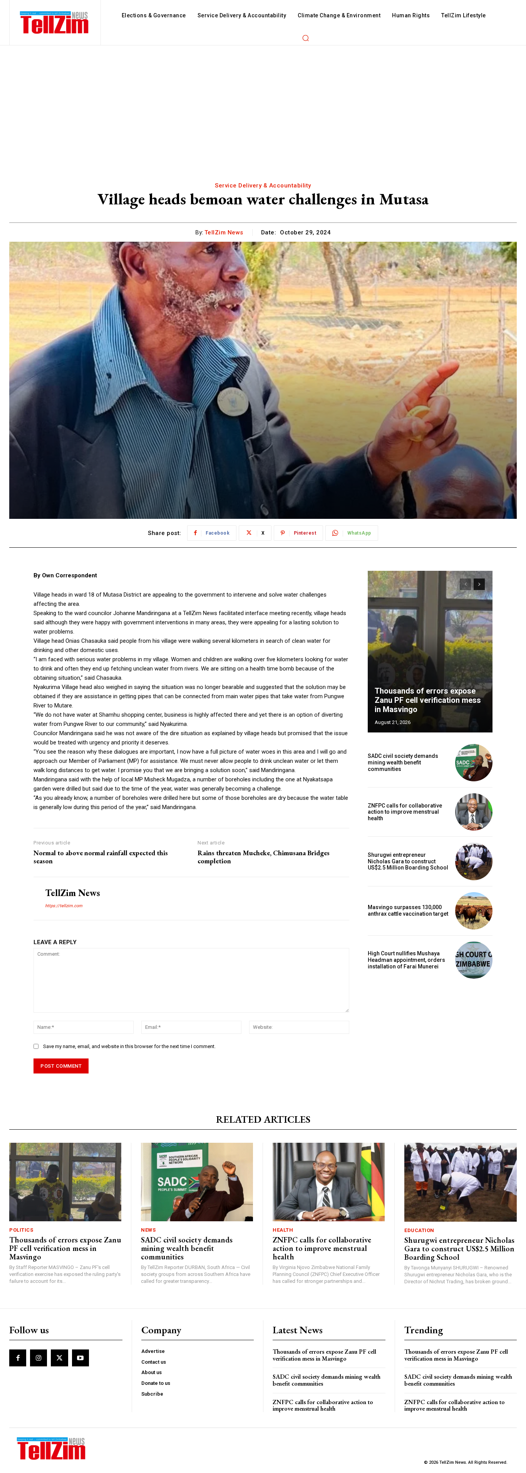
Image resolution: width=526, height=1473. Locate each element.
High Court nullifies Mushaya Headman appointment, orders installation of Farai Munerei (406, 960)
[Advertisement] (263, 103)
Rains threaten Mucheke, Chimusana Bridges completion (264, 857)
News (148, 1229)
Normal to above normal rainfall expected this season (101, 857)
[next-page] (479, 584)
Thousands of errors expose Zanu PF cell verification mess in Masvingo (428, 700)
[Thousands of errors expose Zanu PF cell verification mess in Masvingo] (430, 651)
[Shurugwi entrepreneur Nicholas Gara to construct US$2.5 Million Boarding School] (473, 861)
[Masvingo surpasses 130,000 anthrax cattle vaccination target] (473, 911)
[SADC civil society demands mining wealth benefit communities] (473, 762)
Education (419, 1230)
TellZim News (223, 232)
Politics (21, 1229)
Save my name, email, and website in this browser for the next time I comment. (129, 1046)
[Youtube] (80, 1357)
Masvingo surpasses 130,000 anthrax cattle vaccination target (408, 910)
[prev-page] (465, 584)
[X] (59, 1357)
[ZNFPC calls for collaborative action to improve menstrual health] (473, 812)
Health (283, 1229)
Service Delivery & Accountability (263, 185)
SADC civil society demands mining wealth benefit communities (403, 762)
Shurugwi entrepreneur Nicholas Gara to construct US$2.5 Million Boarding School (408, 861)
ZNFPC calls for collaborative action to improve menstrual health (405, 812)
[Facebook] (17, 1357)
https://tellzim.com (63, 905)
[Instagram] (38, 1357)
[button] (305, 37)
